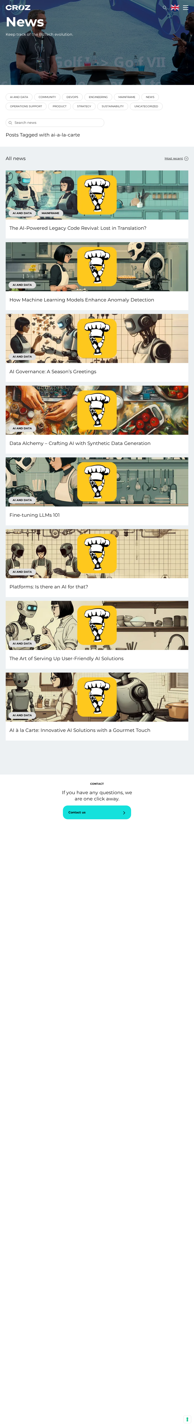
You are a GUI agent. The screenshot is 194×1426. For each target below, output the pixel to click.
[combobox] (174, 158)
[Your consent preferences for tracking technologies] (187, 1419)
